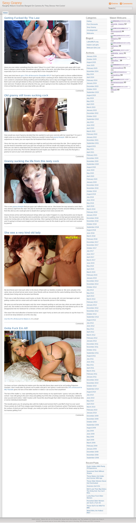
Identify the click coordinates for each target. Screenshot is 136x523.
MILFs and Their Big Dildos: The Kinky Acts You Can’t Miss (97, 491)
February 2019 (92, 212)
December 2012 (92, 308)
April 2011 (90, 368)
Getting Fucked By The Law (21, 17)
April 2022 (90, 128)
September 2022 (93, 119)
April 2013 (90, 296)
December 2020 (92, 158)
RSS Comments (95, 521)
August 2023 (91, 95)
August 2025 (91, 62)
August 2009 (91, 428)
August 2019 (91, 194)
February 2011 (92, 374)
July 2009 (90, 431)
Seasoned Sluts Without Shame (95, 472)
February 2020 (92, 179)
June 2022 (90, 125)
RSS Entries (83, 521)
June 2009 (90, 434)
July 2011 (90, 359)
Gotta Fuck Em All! (16, 328)
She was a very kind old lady (22, 232)
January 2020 (92, 182)
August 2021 (91, 146)
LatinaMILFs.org (92, 42)
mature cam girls (93, 45)
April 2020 (90, 176)
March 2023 (91, 107)
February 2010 (92, 410)
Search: (111, 8)
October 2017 (92, 248)
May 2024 (90, 74)
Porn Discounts (92, 24)
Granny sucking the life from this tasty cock (31, 161)
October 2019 (92, 191)
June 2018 (90, 233)
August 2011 (91, 356)
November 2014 (92, 284)
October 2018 (92, 224)
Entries (114, 4)
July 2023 (90, 98)
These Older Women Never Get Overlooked (96, 482)
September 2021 (93, 143)
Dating (89, 21)
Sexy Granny (12, 3)
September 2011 (93, 353)
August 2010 (91, 392)
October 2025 (92, 59)
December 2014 (92, 281)
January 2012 (92, 341)
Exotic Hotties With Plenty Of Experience (96, 467)
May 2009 (90, 437)
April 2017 (90, 257)
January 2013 (92, 305)
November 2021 (92, 140)
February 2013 (92, 302)
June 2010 (90, 398)
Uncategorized (92, 30)
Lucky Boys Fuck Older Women (95, 497)
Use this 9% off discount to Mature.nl (17, 319)
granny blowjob (58, 137)
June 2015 (90, 263)
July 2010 (90, 395)
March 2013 (91, 299)
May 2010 (90, 401)
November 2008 (92, 455)
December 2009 (92, 416)
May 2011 (90, 365)
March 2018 (91, 236)
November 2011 (92, 347)
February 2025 (92, 68)
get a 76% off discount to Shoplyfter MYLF (36, 76)
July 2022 (90, 122)
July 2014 (90, 290)
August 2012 (91, 320)
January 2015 (92, 278)
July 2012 (90, 323)
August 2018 (91, 230)
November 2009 (92, 419)
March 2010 (91, 407)
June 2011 (90, 362)
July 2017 (90, 251)
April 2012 (90, 332)
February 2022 (92, 134)
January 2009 (92, 449)
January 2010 (92, 413)
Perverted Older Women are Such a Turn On (95, 502)
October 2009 (92, 422)
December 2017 (92, 242)
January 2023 (92, 110)
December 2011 (92, 344)
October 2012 (92, 314)
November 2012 (92, 311)
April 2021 (90, 152)
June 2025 (90, 65)
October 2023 (92, 89)
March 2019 (91, 209)
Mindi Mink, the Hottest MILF (95, 512)
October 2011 (91, 350)
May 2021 (90, 149)
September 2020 (93, 164)
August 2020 (91, 167)
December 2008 (92, 452)
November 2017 (92, 245)
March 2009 (91, 443)
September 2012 (93, 317)
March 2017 (91, 260)
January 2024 (92, 83)
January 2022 (92, 137)
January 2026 (92, 56)
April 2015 (90, 269)
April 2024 (90, 77)
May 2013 (90, 293)
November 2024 (92, 71)
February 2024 (92, 80)
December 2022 (92, 113)
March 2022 (91, 131)
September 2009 (93, 425)
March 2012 (91, 335)
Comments (127, 4)
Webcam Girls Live (93, 48)
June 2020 (90, 170)
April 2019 (90, 206)
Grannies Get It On (93, 486)
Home (5, 13)
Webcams (90, 33)
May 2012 (90, 329)
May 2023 (90, 101)
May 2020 (90, 173)
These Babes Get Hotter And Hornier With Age (95, 477)
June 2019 (90, 200)
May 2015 (90, 266)
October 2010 (92, 386)
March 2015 (91, 272)
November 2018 (92, 221)
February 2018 (92, 239)
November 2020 (92, 161)
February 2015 (92, 275)
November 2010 (92, 383)
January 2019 (92, 215)
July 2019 (90, 197)
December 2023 (92, 86)
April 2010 (90, 404)
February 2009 (92, 446)
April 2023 (90, 104)
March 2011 (91, 371)
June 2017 (90, 254)
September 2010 (93, 389)
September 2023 (93, 92)
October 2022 (92, 116)
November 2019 (92, 188)
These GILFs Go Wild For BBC (96, 507)
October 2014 (92, 287)
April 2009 (90, 440)
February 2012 (92, 338)
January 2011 (92, 377)
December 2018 (92, 218)
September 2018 (93, 227)
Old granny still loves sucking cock (26, 95)
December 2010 (92, 380)
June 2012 (90, 326)
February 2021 (92, 155)
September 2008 (93, 458)
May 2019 (90, 203)
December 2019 (92, 185)
